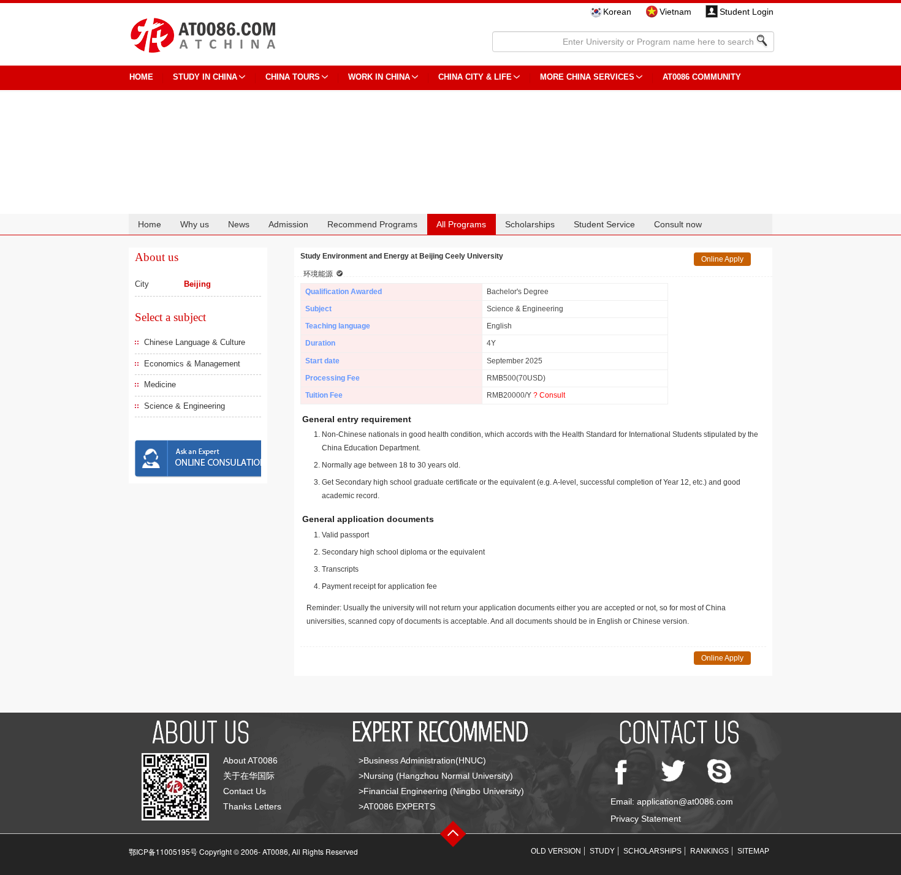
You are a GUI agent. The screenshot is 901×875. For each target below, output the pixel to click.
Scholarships (530, 224)
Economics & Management (192, 363)
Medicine (160, 384)
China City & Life (475, 76)
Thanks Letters (252, 806)
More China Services (587, 76)
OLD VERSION (556, 851)
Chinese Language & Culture (194, 342)
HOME (141, 76)
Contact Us (244, 791)
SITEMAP (753, 851)
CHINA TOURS (292, 76)
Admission (288, 224)
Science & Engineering (184, 406)
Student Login (747, 12)
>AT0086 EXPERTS (397, 806)
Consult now (678, 224)
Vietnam (675, 12)
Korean (617, 12)
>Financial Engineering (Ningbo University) (441, 791)
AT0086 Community (702, 76)
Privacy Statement (645, 819)
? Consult (549, 395)
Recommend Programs (372, 224)
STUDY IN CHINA (205, 76)
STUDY (602, 851)
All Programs (461, 224)
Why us (194, 224)
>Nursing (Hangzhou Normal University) (436, 776)
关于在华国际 (249, 776)
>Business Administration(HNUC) (422, 760)
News (238, 224)
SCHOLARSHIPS (652, 851)
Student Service (604, 224)
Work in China (379, 76)
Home (149, 224)
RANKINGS (709, 851)
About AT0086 (250, 760)
